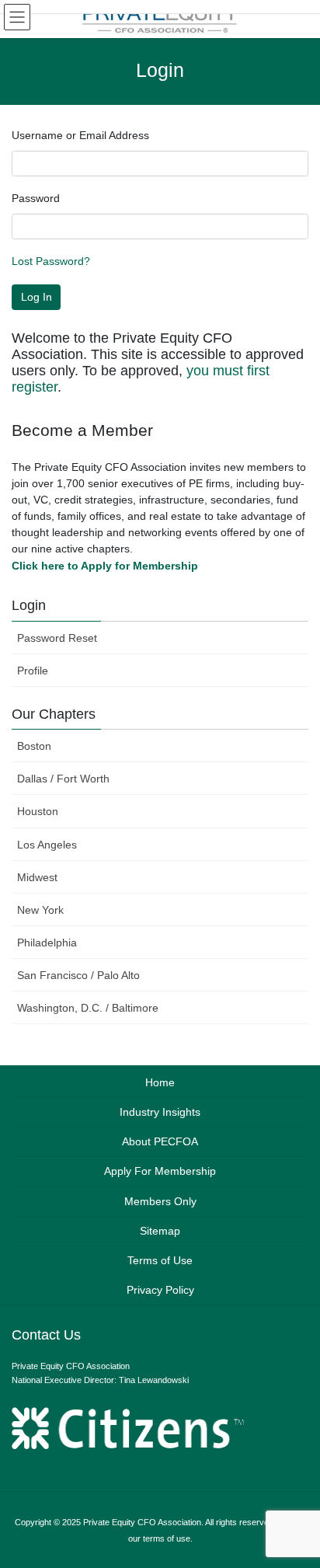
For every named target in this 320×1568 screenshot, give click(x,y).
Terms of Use (160, 1260)
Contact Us (46, 1335)
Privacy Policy (160, 1290)
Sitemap (160, 1231)
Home (160, 1082)
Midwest (37, 877)
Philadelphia (47, 942)
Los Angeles (47, 844)
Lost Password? (51, 261)
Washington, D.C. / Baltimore (87, 1008)
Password (36, 198)
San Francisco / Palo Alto (78, 975)
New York (40, 910)
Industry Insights (160, 1112)
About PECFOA (160, 1141)
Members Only (160, 1201)
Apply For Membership (160, 1171)
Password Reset (57, 638)
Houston (37, 811)
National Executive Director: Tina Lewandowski (100, 1380)
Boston (34, 746)
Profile (32, 670)
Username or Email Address (80, 135)
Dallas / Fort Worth (63, 778)
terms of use (166, 1538)
